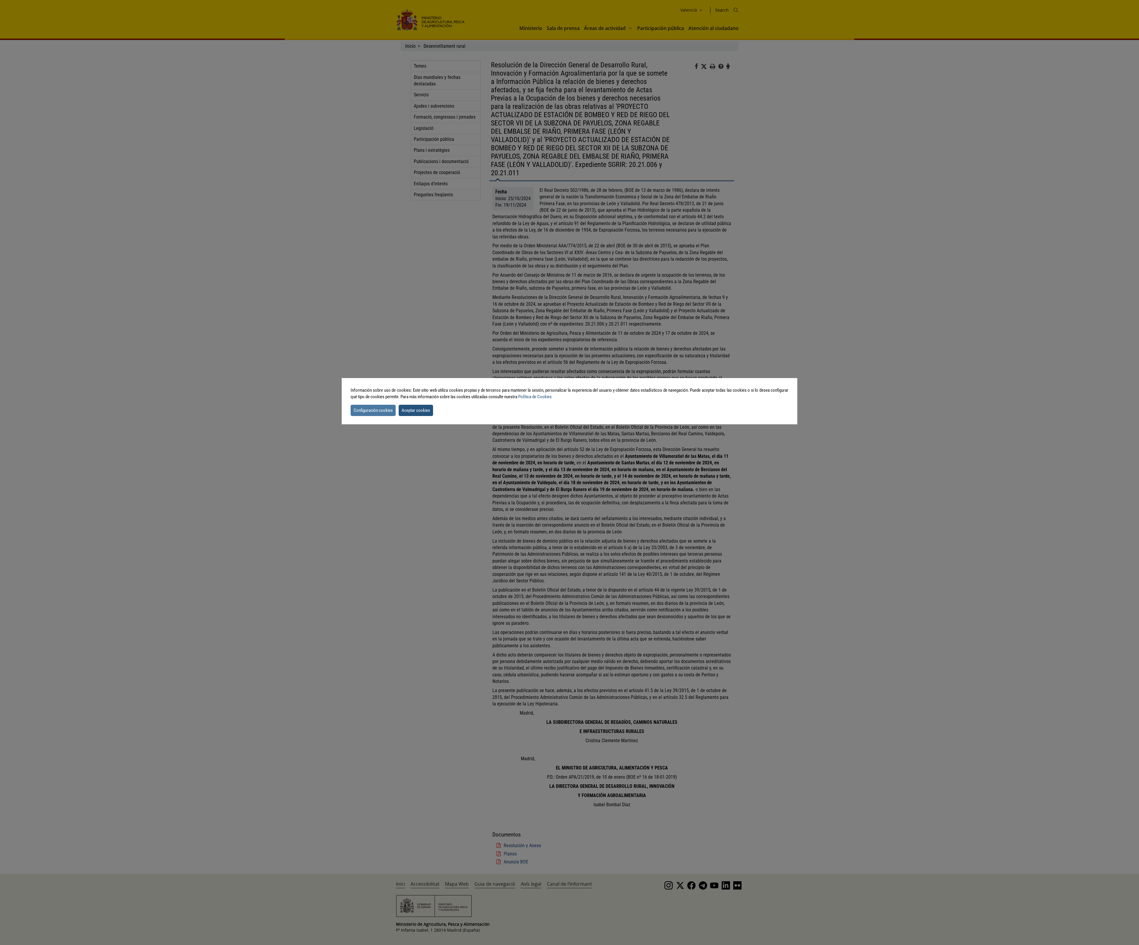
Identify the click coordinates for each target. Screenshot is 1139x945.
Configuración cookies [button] (373, 410)
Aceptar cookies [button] (416, 410)
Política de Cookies (535, 396)
